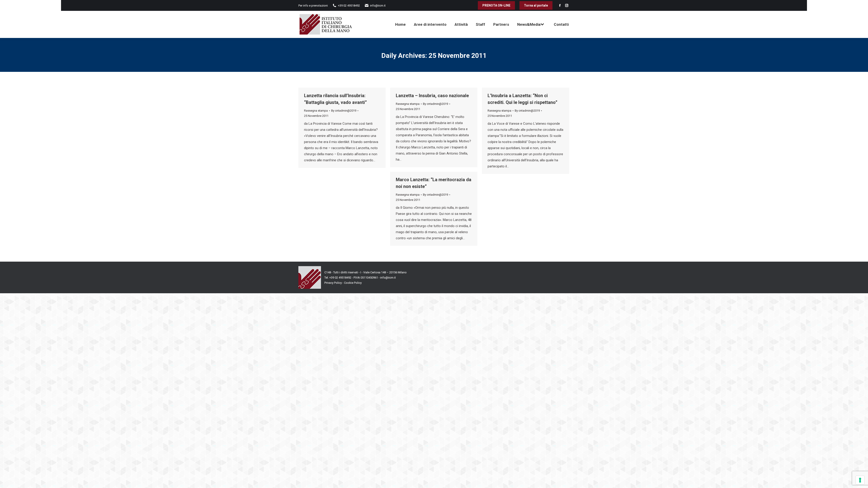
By (343, 110)
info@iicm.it (388, 277)
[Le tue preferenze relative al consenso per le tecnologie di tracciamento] (860, 480)
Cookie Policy (353, 282)
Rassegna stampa (316, 110)
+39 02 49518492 (340, 277)
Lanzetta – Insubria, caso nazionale (432, 95)
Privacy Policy (333, 282)
